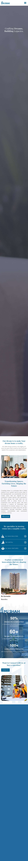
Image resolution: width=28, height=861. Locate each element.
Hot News (23, 735)
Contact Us (5, 670)
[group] (14, 585)
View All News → (4, 714)
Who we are (5, 516)
